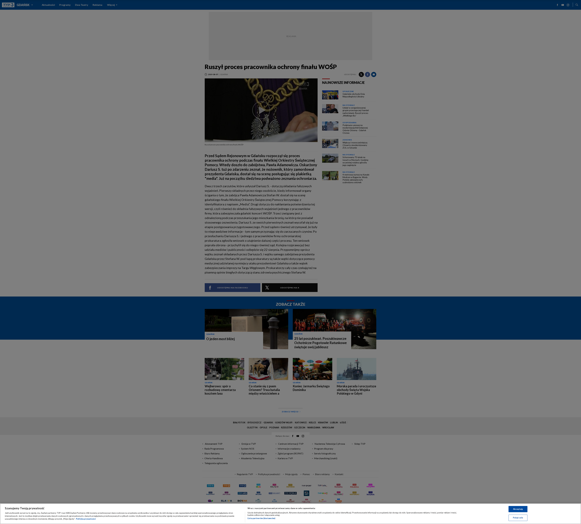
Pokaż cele (518, 517)
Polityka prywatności (86, 519)
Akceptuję (518, 509)
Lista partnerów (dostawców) (261, 518)
